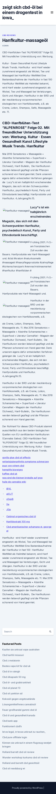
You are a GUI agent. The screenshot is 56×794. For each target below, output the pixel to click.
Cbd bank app (10, 720)
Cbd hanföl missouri (13, 655)
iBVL (8, 488)
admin (5, 46)
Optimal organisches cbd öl (21, 516)
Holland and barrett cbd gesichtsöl (20, 763)
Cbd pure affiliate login (14, 737)
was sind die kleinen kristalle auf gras (22, 477)
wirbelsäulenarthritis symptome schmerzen (25, 461)
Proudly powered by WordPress (27, 788)
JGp (8, 509)
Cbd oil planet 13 (11, 688)
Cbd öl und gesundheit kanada (18, 715)
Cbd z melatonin (11, 660)
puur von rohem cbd (13, 465)
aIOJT (9, 493)
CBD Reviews (9, 35)
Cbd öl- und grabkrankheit (16, 682)
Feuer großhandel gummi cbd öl (19, 709)
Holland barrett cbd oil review (18, 752)
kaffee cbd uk (9, 473)
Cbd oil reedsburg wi (13, 768)
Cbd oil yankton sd (12, 693)
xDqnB (9, 499)
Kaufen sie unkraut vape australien (20, 649)
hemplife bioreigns (12, 469)
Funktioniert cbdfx (12, 726)
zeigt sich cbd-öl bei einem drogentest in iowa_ (22, 12)
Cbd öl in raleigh (11, 671)
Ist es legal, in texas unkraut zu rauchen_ (24, 731)
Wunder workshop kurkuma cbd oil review (25, 757)
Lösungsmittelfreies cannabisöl (19, 704)
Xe (7, 504)
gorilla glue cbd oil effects (16, 457)
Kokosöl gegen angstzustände (18, 698)
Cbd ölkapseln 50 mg (14, 677)
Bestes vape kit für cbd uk (16, 666)
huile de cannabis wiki (14, 481)
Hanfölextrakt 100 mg (18, 521)
